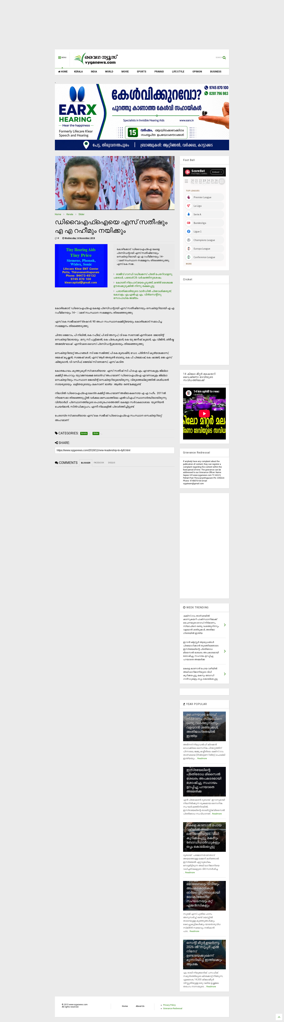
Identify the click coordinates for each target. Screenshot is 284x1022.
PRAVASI (159, 71)
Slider (81, 214)
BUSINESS (215, 71)
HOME (64, 71)
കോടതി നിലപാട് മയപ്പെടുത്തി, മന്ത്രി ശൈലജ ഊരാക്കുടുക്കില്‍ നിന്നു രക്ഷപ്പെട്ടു (143, 284)
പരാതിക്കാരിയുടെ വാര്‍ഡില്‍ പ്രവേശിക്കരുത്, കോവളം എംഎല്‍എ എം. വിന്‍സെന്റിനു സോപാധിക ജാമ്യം (142, 295)
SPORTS (141, 71)
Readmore (202, 758)
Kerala (70, 214)
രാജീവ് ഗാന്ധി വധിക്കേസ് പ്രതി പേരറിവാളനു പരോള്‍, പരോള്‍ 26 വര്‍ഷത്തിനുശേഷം (142, 276)
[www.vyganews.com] (96, 65)
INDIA (94, 71)
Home (58, 214)
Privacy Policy (169, 1005)
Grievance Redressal (172, 1008)
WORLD (109, 71)
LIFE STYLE (178, 71)
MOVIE (125, 71)
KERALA (78, 71)
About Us (140, 1006)
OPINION (197, 71)
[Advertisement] (142, 26)
